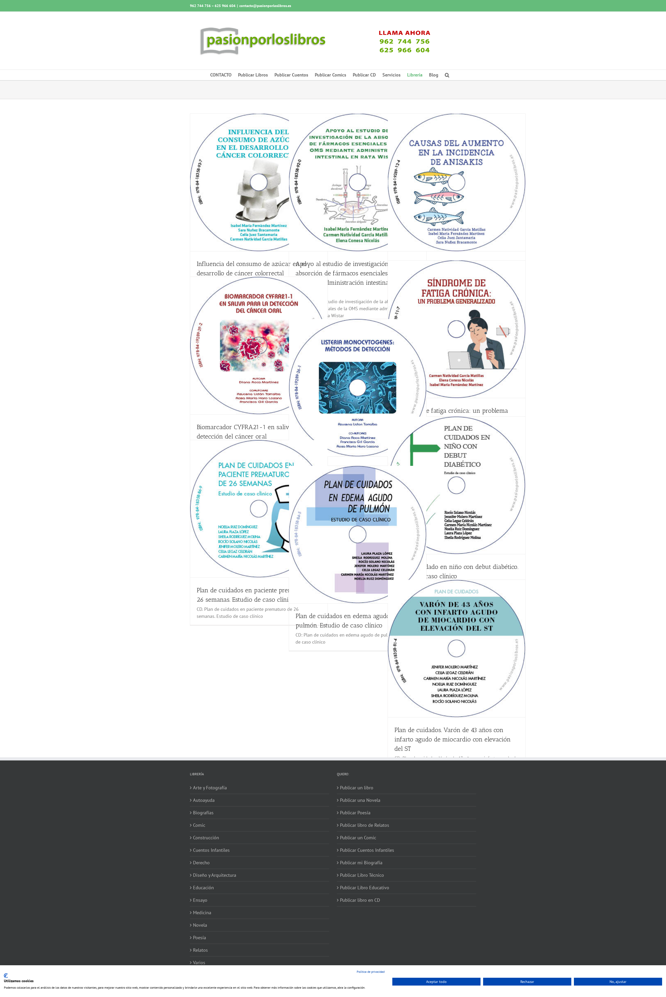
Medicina (202, 913)
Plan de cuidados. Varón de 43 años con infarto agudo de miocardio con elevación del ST (452, 739)
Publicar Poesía (355, 813)
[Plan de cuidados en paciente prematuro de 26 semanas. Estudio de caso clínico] (259, 508)
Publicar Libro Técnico (362, 875)
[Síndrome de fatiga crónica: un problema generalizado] (456, 329)
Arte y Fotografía (210, 788)
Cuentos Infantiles (211, 850)
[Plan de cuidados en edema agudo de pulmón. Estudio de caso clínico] (357, 534)
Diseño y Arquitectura (214, 875)
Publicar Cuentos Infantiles (367, 850)
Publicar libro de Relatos (364, 825)
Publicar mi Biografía (361, 863)
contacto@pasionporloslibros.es (265, 5)
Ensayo (200, 900)
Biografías (203, 813)
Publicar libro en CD (360, 900)
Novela (200, 925)
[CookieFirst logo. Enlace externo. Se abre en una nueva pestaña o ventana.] (6, 975)
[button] (447, 75)
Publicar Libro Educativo (364, 888)
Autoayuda (204, 800)
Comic (199, 825)
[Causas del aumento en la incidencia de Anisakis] (456, 182)
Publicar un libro (356, 788)
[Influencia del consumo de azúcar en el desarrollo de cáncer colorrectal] (259, 182)
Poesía (199, 938)
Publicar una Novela (360, 800)
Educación (203, 888)
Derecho (201, 863)
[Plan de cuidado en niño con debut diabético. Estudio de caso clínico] (456, 485)
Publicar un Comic (358, 838)
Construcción (206, 838)
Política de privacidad (371, 972)
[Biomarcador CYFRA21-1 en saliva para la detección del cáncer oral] (259, 345)
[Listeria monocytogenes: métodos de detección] (357, 387)
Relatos (200, 950)
